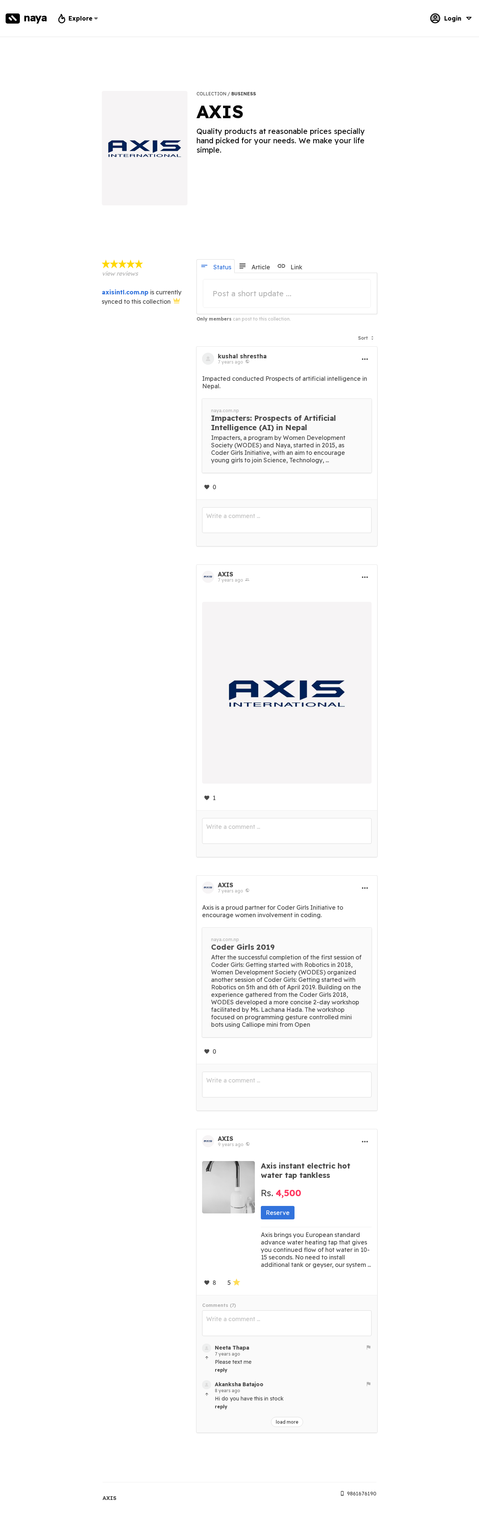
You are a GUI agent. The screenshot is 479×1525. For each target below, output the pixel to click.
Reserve (278, 1212)
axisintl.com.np (125, 292)
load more (287, 1422)
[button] (365, 336)
